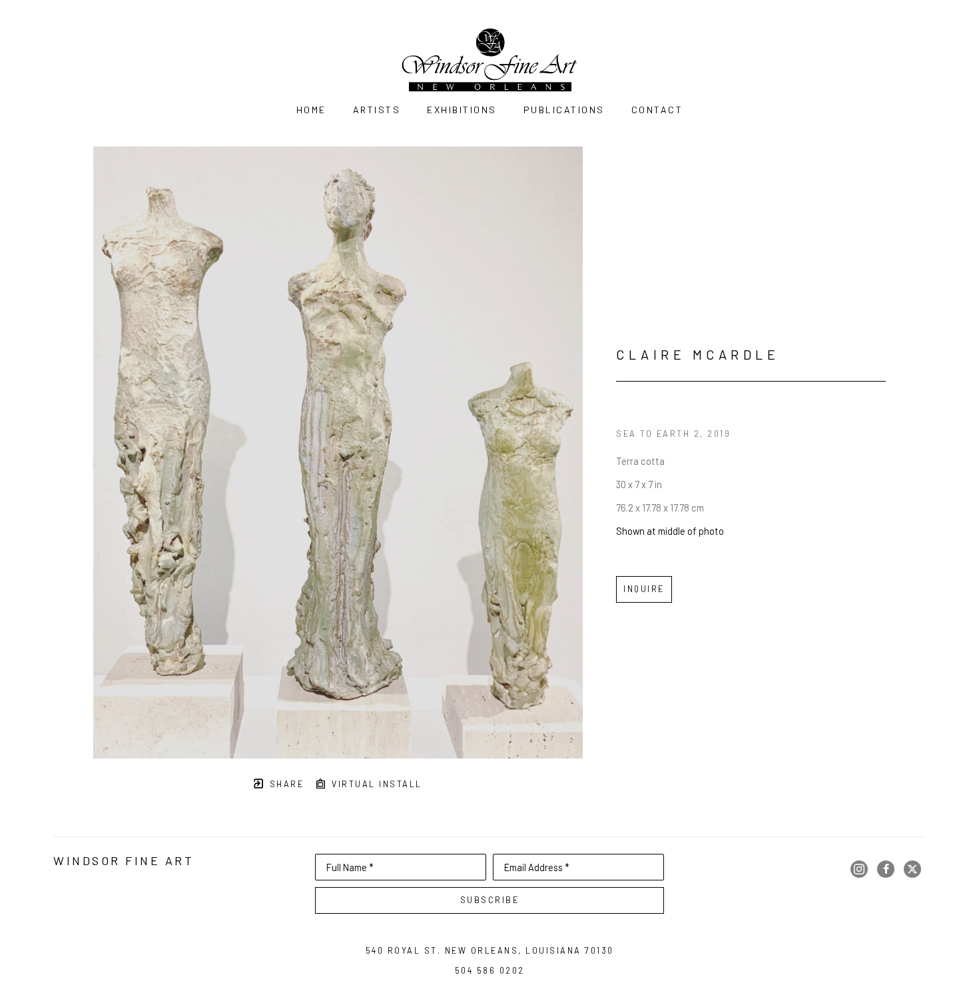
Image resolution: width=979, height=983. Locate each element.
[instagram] (859, 869)
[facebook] (885, 869)
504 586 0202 (490, 970)
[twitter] (912, 869)
